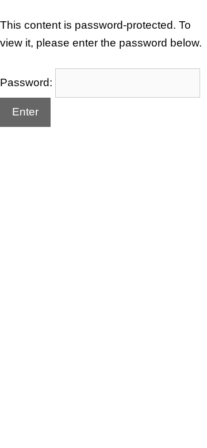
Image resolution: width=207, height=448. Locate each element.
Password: (27, 82)
